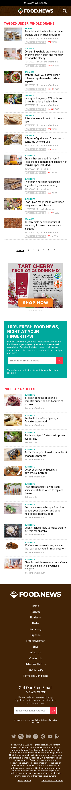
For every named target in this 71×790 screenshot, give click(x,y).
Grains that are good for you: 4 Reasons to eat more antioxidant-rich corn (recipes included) (46, 162)
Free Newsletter (35, 640)
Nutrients (35, 617)
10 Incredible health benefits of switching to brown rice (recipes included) (43, 225)
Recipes (35, 611)
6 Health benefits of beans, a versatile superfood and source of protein (44, 401)
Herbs (35, 623)
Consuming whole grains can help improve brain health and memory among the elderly (44, 55)
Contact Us (35, 658)
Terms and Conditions (35, 675)
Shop (36, 646)
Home (35, 605)
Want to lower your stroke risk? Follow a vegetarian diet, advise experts (42, 78)
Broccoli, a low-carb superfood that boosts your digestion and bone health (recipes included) (45, 510)
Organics (35, 635)
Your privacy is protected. (19, 370)
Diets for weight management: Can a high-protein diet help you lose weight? (46, 565)
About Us (35, 652)
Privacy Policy (35, 670)
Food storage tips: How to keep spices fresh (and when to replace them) (44, 490)
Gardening (36, 629)
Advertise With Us (35, 664)
